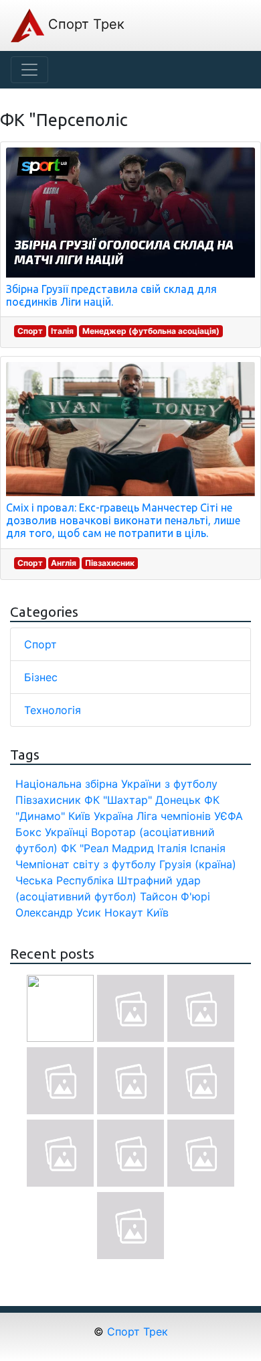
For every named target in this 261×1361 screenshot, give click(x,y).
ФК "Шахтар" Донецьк (142, 800)
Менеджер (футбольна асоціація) (151, 331)
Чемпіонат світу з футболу (85, 864)
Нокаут (123, 912)
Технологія (52, 710)
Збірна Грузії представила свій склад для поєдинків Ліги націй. (111, 295)
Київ (158, 912)
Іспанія (208, 848)
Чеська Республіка (64, 880)
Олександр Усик (58, 912)
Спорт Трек (84, 24)
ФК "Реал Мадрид (107, 848)
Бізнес (41, 677)
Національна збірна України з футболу (116, 783)
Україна (113, 816)
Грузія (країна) (197, 864)
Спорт (30, 331)
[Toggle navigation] (29, 69)
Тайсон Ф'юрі (175, 896)
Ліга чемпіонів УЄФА (190, 816)
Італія (62, 331)
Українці (66, 832)
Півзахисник (110, 563)
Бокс (28, 832)
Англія (63, 563)
